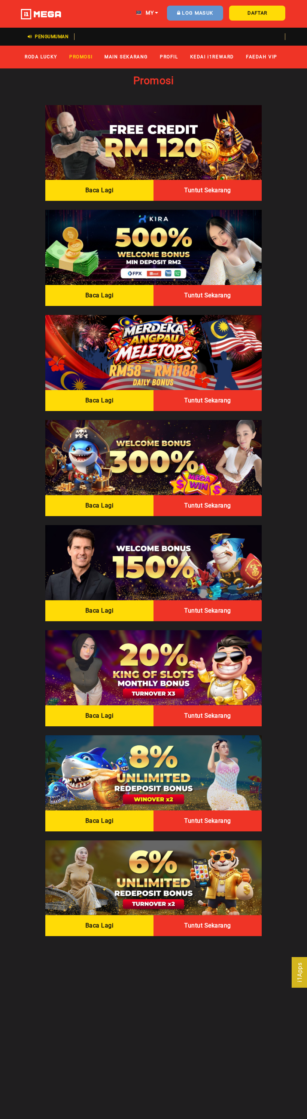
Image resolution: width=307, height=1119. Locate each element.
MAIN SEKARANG (126, 56)
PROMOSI (80, 56)
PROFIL (169, 56)
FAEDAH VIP (261, 56)
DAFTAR (257, 13)
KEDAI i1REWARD (212, 56)
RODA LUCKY (41, 56)
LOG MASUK (196, 13)
